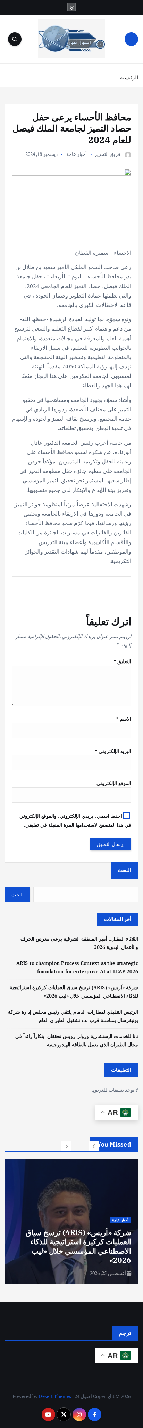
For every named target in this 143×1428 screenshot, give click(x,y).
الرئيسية (129, 77)
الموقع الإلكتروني (113, 783)
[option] (71, 1221)
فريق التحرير (107, 154)
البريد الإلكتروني (113, 751)
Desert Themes (55, 1396)
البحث (124, 869)
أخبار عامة (76, 154)
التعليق (122, 661)
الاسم (123, 718)
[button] (94, 1146)
